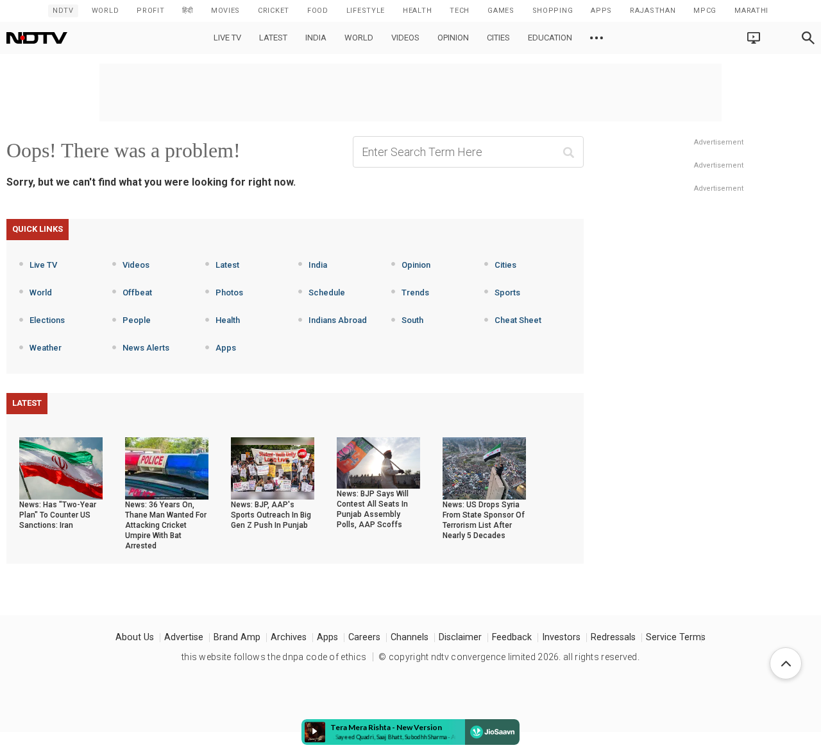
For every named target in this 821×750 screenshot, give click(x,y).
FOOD (317, 10)
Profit (150, 10)
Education (550, 37)
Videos (405, 37)
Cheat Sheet (518, 320)
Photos (229, 292)
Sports (507, 292)
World (105, 10)
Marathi (751, 10)
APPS (601, 10)
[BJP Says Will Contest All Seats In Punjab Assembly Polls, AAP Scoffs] (378, 462)
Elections (47, 320)
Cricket (273, 10)
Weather (46, 348)
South (412, 320)
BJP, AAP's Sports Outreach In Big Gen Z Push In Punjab (271, 515)
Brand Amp (237, 637)
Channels (409, 637)
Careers (364, 637)
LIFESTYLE (365, 10)
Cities (498, 37)
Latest (273, 37)
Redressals (613, 637)
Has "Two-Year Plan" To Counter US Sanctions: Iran (57, 515)
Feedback (512, 637)
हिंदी (187, 10)
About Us (134, 637)
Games (500, 10)
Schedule (327, 292)
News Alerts (146, 348)
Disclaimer (460, 637)
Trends (415, 292)
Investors (561, 637)
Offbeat (137, 292)
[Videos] (596, 38)
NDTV (63, 10)
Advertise (183, 637)
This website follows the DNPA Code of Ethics (274, 656)
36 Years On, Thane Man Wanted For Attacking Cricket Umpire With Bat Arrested (166, 525)
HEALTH (417, 10)
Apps (226, 348)
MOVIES (225, 10)
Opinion (453, 37)
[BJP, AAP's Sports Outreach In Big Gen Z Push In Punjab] (272, 467)
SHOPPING (552, 10)
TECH (460, 10)
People (137, 320)
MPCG (704, 10)
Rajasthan (652, 10)
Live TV (227, 37)
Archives (289, 637)
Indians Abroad (338, 320)
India (315, 37)
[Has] (61, 467)
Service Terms (676, 637)
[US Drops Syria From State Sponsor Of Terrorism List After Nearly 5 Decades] (484, 467)
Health (228, 320)
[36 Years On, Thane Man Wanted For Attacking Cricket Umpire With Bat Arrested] (166, 467)
